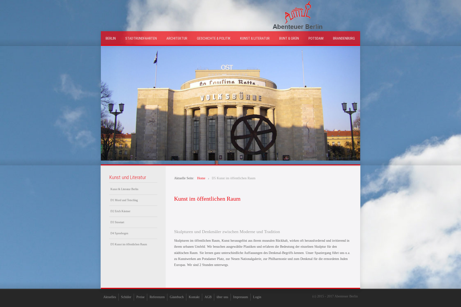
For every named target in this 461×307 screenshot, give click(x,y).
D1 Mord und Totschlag (124, 200)
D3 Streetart (117, 222)
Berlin (111, 38)
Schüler (126, 297)
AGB (208, 297)
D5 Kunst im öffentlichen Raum (128, 244)
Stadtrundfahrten (141, 38)
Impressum (240, 297)
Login (257, 297)
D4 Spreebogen (119, 233)
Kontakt (194, 297)
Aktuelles (109, 297)
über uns (222, 297)
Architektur (176, 38)
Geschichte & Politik (213, 38)
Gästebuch (177, 297)
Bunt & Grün (289, 38)
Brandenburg (344, 38)
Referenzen (157, 297)
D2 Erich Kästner (120, 211)
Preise (140, 297)
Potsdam (316, 38)
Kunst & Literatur (255, 38)
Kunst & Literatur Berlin (124, 189)
